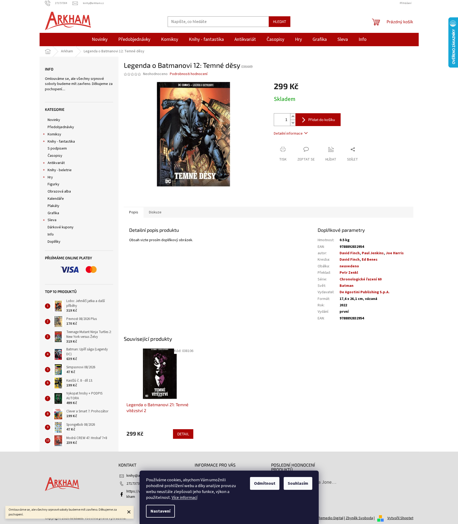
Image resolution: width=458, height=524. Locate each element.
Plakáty (53, 206)
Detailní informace (288, 133)
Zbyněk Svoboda (359, 518)
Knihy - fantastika (61, 141)
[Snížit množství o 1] (292, 123)
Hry (50, 177)
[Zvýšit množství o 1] (292, 117)
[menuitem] (99, 39)
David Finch (350, 253)
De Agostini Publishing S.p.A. (365, 292)
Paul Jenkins (373, 253)
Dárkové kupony (61, 227)
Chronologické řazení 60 (361, 279)
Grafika (53, 213)
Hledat (279, 21)
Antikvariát (56, 163)
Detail (183, 434)
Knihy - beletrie (60, 170)
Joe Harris (395, 253)
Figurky (53, 184)
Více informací (184, 497)
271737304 (134, 483)
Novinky (54, 120)
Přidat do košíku (321, 119)
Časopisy (55, 155)
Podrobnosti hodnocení (188, 74)
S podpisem (57, 148)
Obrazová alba (59, 191)
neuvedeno (349, 266)
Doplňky (54, 241)
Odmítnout (264, 483)
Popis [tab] (133, 212)
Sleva (52, 220)
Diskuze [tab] (155, 212)
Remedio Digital (330, 518)
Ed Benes (370, 259)
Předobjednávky (61, 127)
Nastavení (160, 511)
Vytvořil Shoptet (400, 518)
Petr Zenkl (349, 272)
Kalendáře (56, 198)
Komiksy (54, 134)
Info (51, 234)
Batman (346, 285)
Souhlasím (298, 483)
